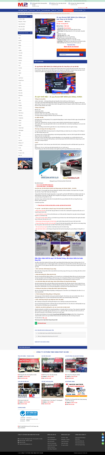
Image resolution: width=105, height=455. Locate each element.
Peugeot (20, 105)
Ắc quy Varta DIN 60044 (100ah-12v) (45, 184)
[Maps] (103, 434)
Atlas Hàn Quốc (21, 26)
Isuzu (19, 70)
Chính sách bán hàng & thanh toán (80, 438)
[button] (59, 323)
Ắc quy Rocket (37, 13)
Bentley (19, 40)
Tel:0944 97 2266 (54, 4)
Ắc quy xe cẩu (21, 152)
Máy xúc (20, 155)
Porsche (20, 107)
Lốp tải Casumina (51, 447)
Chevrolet (20, 52)
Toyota (19, 125)
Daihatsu (20, 57)
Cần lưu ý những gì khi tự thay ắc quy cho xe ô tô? (48, 336)
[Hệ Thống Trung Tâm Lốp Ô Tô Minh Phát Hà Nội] (23, 5)
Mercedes (20, 92)
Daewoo (20, 60)
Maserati (20, 90)
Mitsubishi (20, 95)
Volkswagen (20, 130)
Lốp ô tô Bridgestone (52, 439)
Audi (19, 37)
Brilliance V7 (20, 142)
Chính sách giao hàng (80, 444)
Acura (19, 35)
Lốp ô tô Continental (52, 443)
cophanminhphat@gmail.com (25, 444)
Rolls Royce (20, 112)
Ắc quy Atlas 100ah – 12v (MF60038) (45, 186)
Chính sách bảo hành (79, 442)
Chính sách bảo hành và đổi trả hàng (79, 0)
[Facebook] (103, 437)
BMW (19, 42)
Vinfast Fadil (20, 127)
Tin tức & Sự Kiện (78, 10)
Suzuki (19, 122)
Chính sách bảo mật (68, 0)
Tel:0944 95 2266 (35, 6)
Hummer (20, 140)
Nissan (19, 102)
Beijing (19, 45)
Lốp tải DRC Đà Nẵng (52, 445)
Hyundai (20, 67)
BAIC (19, 47)
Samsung (20, 115)
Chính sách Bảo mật (79, 441)
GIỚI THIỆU (20, 10)
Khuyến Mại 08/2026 (67, 10)
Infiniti (19, 100)
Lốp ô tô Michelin (51, 437)
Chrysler (20, 55)
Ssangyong (20, 117)
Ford (19, 65)
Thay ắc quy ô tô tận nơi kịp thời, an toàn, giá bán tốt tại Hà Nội (54, 205)
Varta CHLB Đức (21, 24)
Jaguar (19, 72)
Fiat (19, 137)
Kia (19, 75)
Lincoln (19, 85)
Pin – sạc (45, 317)
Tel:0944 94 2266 (73, 4)
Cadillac (20, 50)
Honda (19, 62)
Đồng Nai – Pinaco (22, 21)
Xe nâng (20, 150)
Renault (20, 110)
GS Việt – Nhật (21, 19)
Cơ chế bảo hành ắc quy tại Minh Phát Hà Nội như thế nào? (49, 333)
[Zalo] (103, 440)
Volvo (19, 132)
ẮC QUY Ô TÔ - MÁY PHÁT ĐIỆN (25, 13)
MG (19, 97)
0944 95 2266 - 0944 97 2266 (25, 440)
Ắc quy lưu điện (21, 29)
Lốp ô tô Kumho (51, 441)
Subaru (19, 120)
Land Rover (20, 77)
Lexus (19, 82)
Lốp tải (38, 10)
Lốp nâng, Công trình (52, 448)
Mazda (19, 87)
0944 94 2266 (22, 442)
